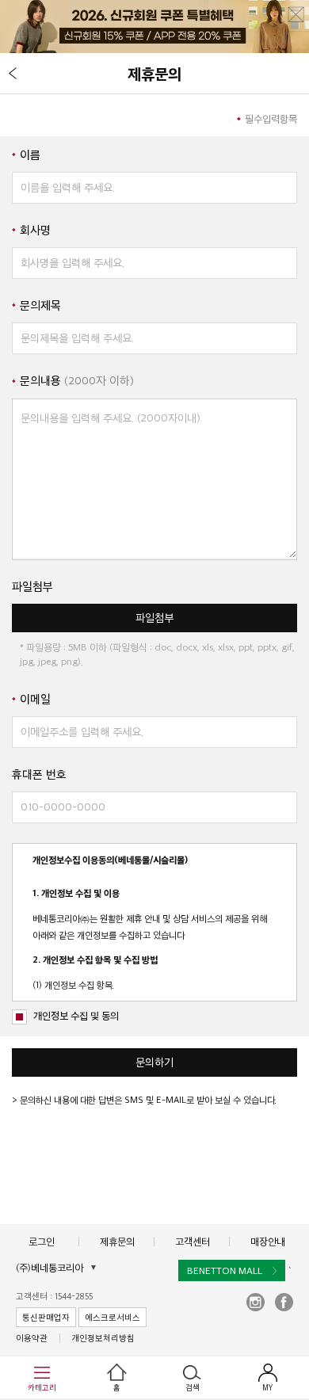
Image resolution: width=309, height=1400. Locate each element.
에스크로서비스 (112, 1317)
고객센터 (192, 1241)
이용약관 (32, 1338)
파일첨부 (154, 617)
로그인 (42, 1241)
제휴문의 (117, 1241)
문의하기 (154, 1062)
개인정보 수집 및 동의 (76, 1015)
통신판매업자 (46, 1317)
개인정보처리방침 (103, 1338)
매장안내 (267, 1241)
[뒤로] (12, 73)
